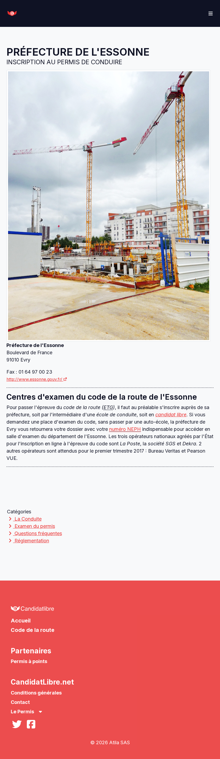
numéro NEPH (125, 429)
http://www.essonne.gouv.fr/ (34, 379)
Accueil (21, 620)
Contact (20, 702)
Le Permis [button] (23, 711)
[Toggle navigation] (211, 13)
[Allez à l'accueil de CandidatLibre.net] (110, 610)
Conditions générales (36, 693)
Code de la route (32, 630)
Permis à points (29, 661)
